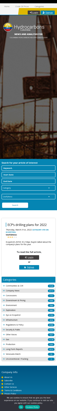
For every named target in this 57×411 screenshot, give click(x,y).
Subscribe (8, 380)
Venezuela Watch (29, 354)
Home (7, 6)
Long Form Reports (29, 349)
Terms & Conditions (13, 390)
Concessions (29, 295)
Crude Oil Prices (22, 6)
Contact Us (9, 384)
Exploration (29, 310)
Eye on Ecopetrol (29, 315)
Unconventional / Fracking (29, 359)
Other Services (10, 387)
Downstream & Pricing (29, 300)
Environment (29, 305)
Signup (49, 12)
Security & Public (29, 329)
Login (35, 12)
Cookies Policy (32, 407)
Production (29, 344)
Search (15, 205)
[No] (53, 402)
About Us (8, 377)
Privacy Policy (10, 393)
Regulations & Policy (29, 324)
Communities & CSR (29, 285)
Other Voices (29, 334)
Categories (39, 6)
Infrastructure (29, 320)
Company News (29, 290)
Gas (29, 339)
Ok (21, 407)
